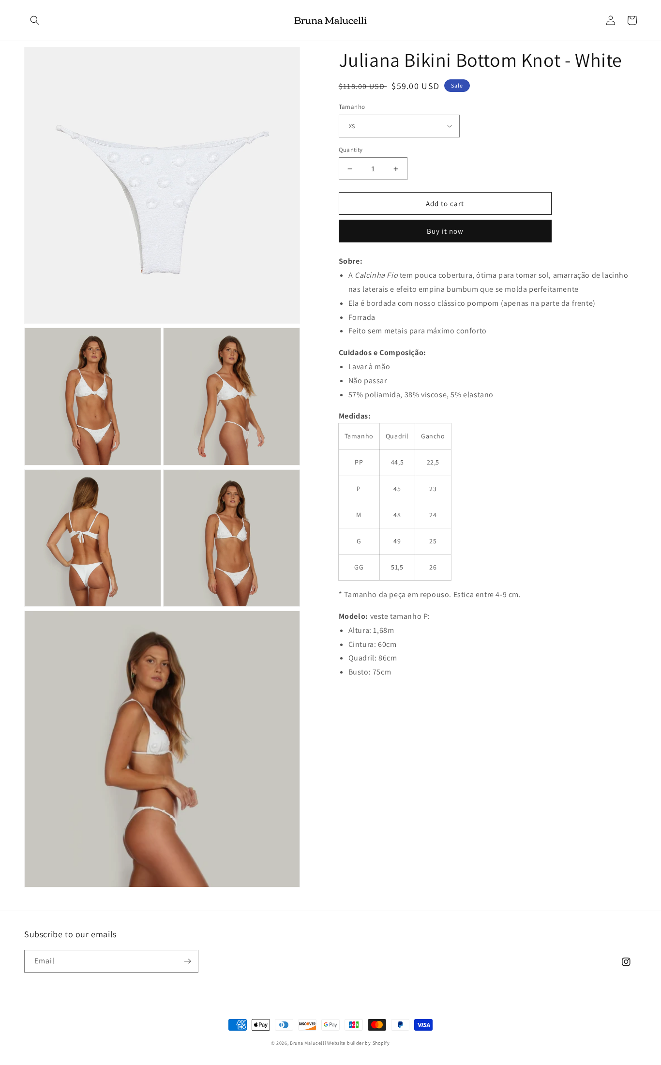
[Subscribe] (187, 961)
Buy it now (445, 231)
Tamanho (352, 107)
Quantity (351, 150)
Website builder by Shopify (358, 1043)
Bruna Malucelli (308, 1043)
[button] (34, 20)
